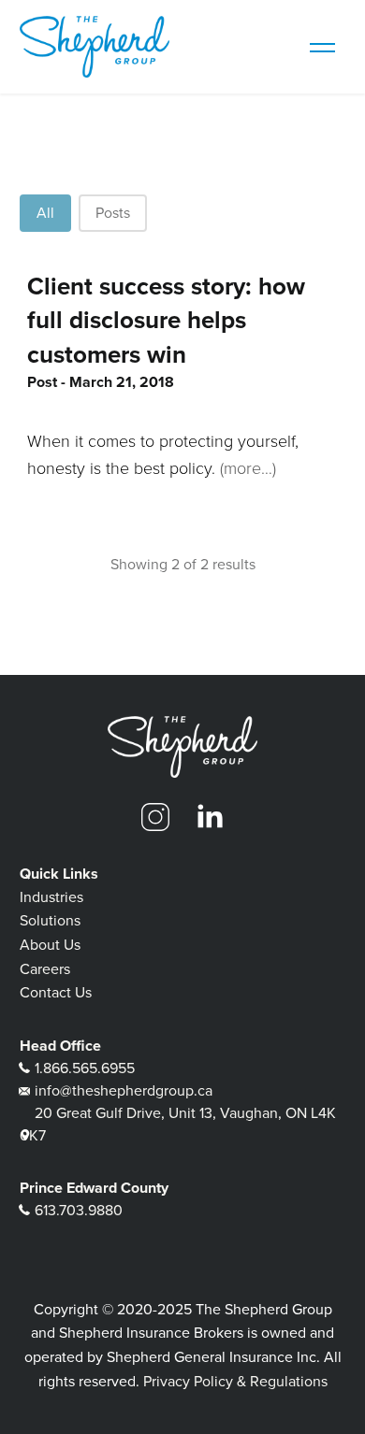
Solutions (50, 920)
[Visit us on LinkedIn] (210, 817)
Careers (45, 969)
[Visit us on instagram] (155, 817)
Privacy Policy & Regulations (235, 1381)
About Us (50, 944)
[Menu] (322, 46)
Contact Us (56, 992)
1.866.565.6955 (85, 1068)
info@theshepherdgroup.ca (123, 1090)
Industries (51, 897)
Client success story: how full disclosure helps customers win (166, 320)
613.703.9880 (79, 1210)
